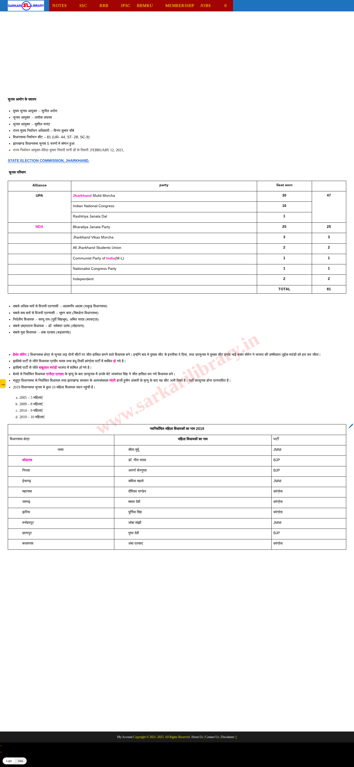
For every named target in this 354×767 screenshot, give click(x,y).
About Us (197, 737)
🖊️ (350, 426)
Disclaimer (227, 737)
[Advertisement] (163, 57)
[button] (15, 760)
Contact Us (212, 737)
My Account (124, 737)
